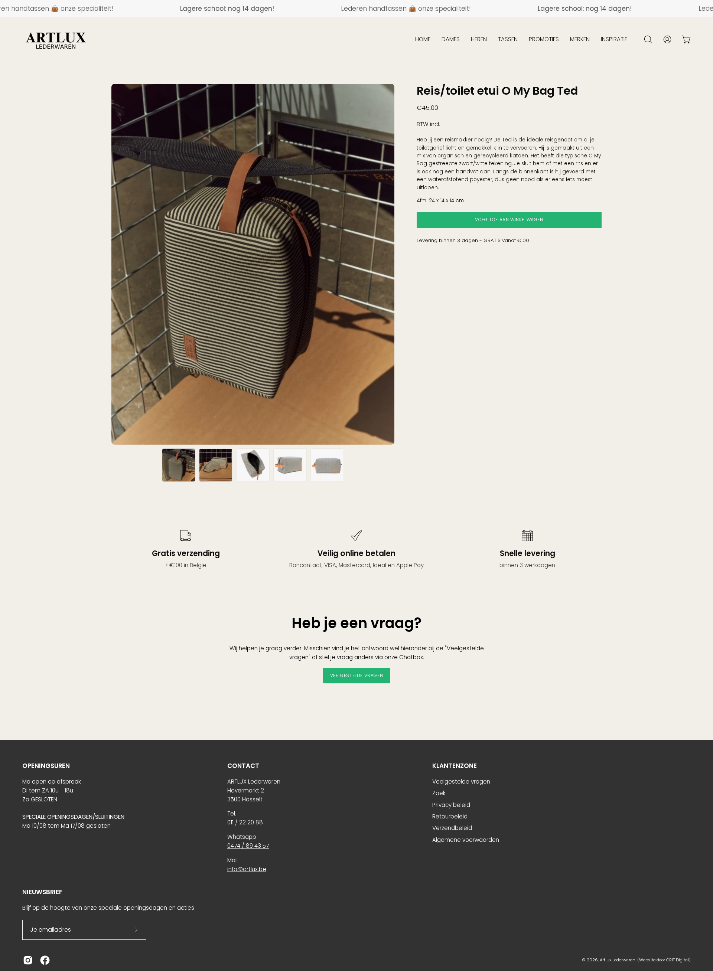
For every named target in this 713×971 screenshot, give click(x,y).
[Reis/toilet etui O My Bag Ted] (178, 465)
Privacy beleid (451, 805)
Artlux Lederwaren (617, 960)
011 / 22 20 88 (245, 822)
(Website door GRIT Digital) (664, 960)
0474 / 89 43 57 (248, 846)
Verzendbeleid (452, 828)
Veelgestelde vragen (461, 781)
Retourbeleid (450, 816)
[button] (423, 39)
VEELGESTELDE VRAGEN (356, 675)
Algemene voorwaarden (465, 840)
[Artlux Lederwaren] (55, 39)
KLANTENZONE (454, 766)
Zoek (439, 793)
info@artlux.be (246, 869)
